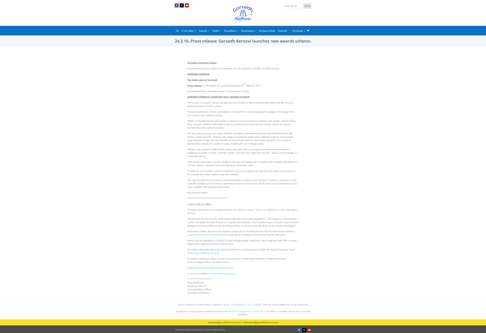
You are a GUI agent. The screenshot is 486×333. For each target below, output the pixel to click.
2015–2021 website (251, 304)
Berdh (215, 31)
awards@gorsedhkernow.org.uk (203, 253)
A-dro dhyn (188, 31)
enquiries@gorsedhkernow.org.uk (224, 322)
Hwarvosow (247, 31)
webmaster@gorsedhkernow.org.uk (260, 322)
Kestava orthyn (267, 31)
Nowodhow (230, 31)
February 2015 (229, 304)
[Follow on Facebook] (177, 5)
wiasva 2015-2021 (256, 311)
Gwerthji (282, 31)
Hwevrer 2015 (234, 311)
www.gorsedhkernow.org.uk (221, 273)
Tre (177, 31)
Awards (203, 31)
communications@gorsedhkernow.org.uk (213, 267)
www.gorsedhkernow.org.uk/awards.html (207, 234)
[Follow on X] (182, 5)
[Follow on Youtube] (187, 5)
